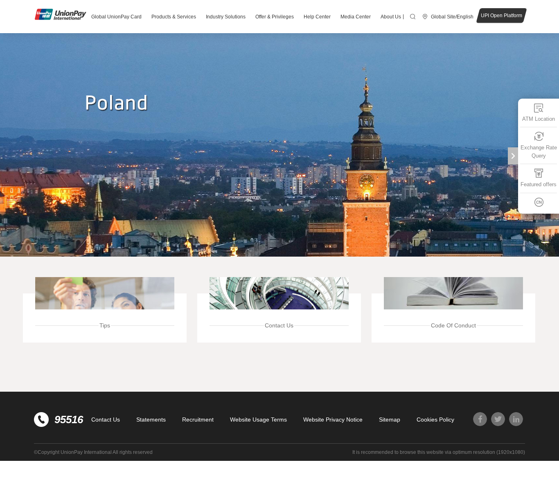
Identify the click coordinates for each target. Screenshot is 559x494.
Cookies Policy (435, 419)
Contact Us (105, 419)
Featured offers (539, 185)
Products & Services (173, 17)
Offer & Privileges (274, 17)
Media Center (355, 17)
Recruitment (198, 419)
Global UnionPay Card (116, 17)
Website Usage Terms (258, 419)
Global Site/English (452, 17)
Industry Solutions (226, 17)
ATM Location (538, 119)
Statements (151, 419)
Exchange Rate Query (539, 152)
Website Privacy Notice (333, 419)
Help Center (317, 17)
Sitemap (389, 419)
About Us (391, 17)
